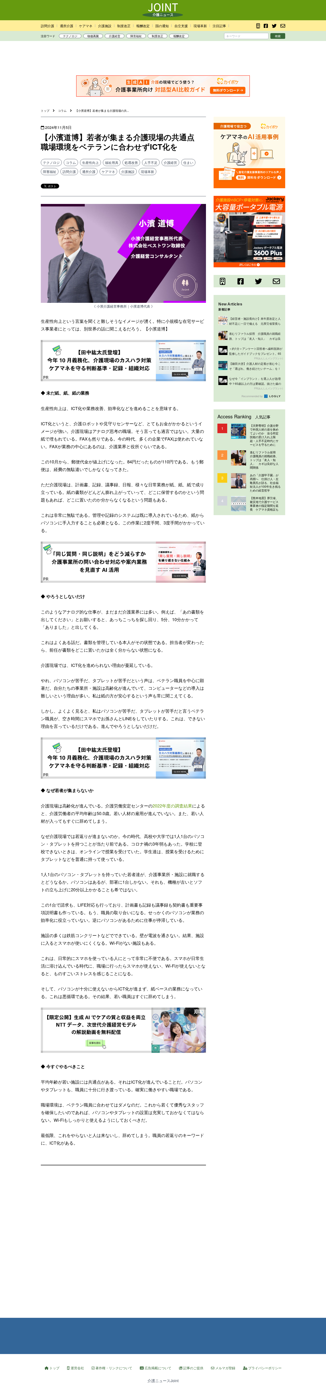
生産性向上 (90, 162)
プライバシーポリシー (264, 1367)
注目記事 (219, 25)
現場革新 (200, 25)
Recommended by (252, 396)
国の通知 (162, 25)
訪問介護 (47, 25)
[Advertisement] (163, 59)
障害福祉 (136, 36)
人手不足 (151, 162)
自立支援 (181, 25)
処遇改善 (131, 162)
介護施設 (104, 25)
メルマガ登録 (224, 1367)
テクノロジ (70, 36)
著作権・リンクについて (113, 1367)
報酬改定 (143, 25)
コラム (71, 162)
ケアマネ (85, 25)
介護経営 (114, 36)
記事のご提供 (192, 1367)
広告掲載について (157, 1367)
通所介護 (66, 25)
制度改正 (124, 25)
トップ (53, 1367)
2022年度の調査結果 (172, 805)
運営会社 (77, 1367)
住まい (188, 162)
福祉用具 (111, 162)
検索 (278, 36)
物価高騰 (93, 36)
